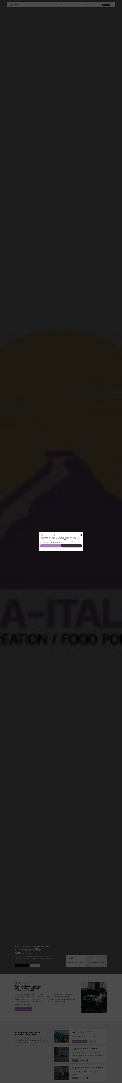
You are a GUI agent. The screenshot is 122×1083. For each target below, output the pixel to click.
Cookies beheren (71, 545)
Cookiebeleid (60, 548)
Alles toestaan (50, 545)
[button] (81, 535)
